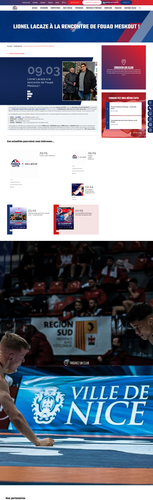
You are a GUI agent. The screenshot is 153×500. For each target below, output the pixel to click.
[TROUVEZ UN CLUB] (76, 485)
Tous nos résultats (137, 133)
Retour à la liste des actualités (17, 53)
